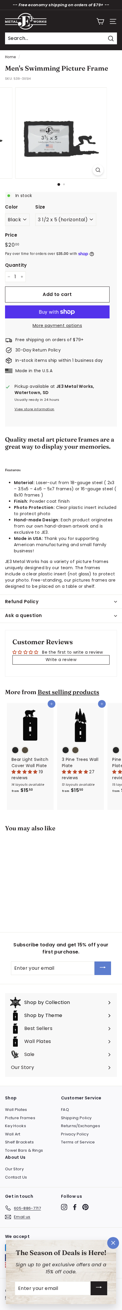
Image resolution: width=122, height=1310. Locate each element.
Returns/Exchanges (80, 1126)
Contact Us (16, 1177)
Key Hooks (15, 1126)
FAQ (65, 1109)
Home (10, 57)
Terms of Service (78, 1142)
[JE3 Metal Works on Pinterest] (85, 1207)
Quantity (16, 265)
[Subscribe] (102, 968)
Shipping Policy (76, 1118)
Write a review (61, 660)
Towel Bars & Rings (24, 1150)
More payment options (57, 325)
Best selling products (68, 692)
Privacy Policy (75, 1134)
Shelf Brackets (19, 1142)
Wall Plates (16, 1109)
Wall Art (12, 1134)
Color (11, 207)
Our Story (14, 1169)
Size (40, 207)
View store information (34, 409)
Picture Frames (20, 1118)
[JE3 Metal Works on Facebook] (75, 1207)
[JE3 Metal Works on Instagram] (64, 1207)
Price (11, 235)
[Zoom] (98, 170)
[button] (25, 772)
